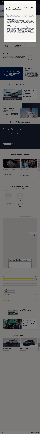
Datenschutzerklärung (19, 9)
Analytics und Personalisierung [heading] (11, 19)
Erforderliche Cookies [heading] (10, 14)
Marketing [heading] (8, 25)
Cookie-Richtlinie (10, 9)
